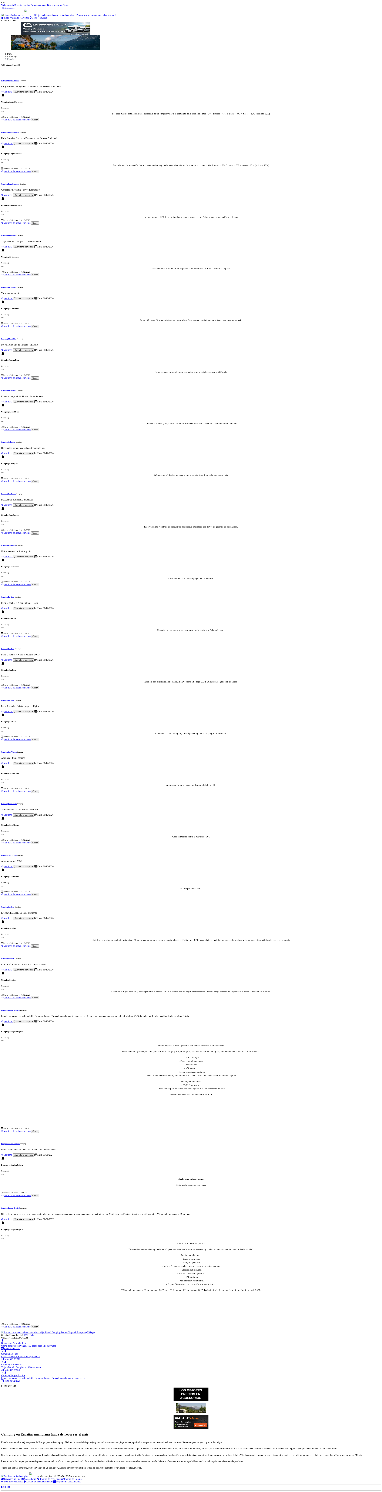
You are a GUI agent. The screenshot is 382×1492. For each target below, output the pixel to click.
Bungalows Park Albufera (10, 1144)
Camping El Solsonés (8, 235)
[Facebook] (2, 1487)
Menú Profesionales (13, 1481)
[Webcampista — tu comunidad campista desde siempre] (19, 1476)
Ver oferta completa (24, 92)
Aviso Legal (31, 1479)
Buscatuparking (54, 5)
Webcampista (7, 5)
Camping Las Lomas (8, 494)
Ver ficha (8, 91)
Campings (12, 56)
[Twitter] (5, 1487)
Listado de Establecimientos (39, 1481)
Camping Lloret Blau (8, 339)
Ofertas (66, 5)
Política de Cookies (73, 1479)
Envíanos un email (13, 1479)
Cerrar (35, 120)
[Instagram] (8, 1487)
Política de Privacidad (50, 1479)
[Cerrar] (2, 111)
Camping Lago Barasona (10, 80)
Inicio (10, 54)
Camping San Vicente (9, 752)
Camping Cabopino (8, 442)
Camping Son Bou (7, 907)
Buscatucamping (22, 5)
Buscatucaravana (39, 5)
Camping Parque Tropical (10, 1010)
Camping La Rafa (7, 597)
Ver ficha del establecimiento (17, 119)
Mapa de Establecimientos (68, 1481)
